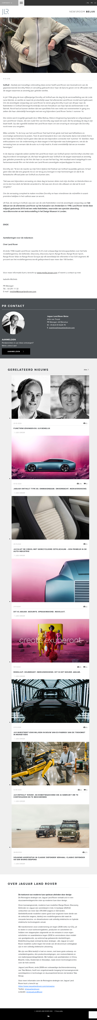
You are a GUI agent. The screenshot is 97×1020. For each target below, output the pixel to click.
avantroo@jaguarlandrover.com (62, 327)
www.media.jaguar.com (47, 272)
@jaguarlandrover (32, 989)
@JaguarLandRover (34, 992)
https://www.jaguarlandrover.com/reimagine (36, 986)
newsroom (82, 11)
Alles (86, 370)
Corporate (6, 3)
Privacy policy (59, 1011)
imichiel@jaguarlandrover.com (23, 291)
